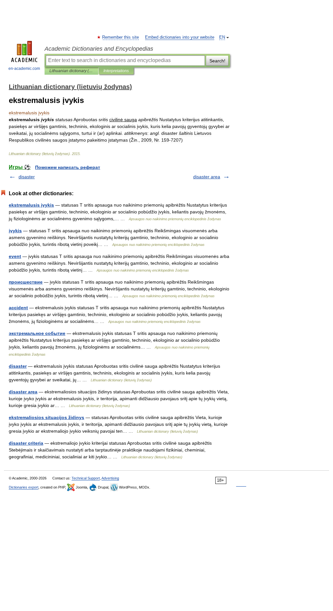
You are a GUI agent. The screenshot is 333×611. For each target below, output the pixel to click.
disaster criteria (26, 443)
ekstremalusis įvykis (31, 205)
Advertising (110, 478)
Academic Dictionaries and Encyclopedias (99, 48)
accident (18, 307)
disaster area (206, 176)
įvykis (15, 230)
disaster (27, 176)
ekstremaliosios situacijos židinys (46, 417)
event (15, 256)
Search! (217, 60)
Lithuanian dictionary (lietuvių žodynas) (71, 71)
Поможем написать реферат (67, 167)
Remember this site (121, 37)
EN (222, 37)
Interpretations (116, 71)
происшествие (26, 282)
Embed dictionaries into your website (179, 37)
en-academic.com (24, 68)
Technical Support (86, 478)
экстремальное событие (37, 333)
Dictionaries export (23, 487)
